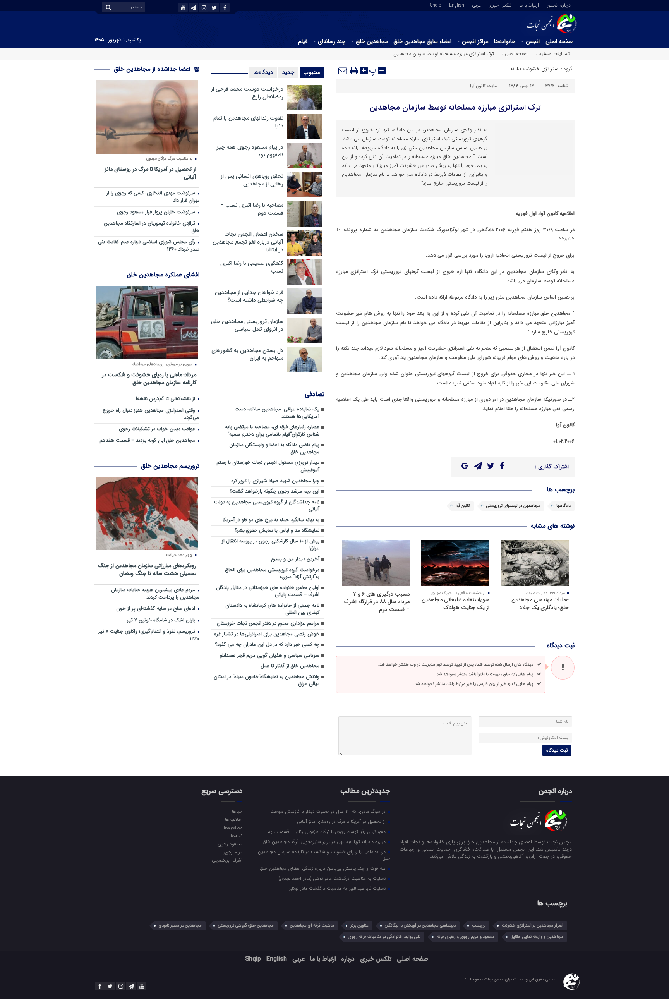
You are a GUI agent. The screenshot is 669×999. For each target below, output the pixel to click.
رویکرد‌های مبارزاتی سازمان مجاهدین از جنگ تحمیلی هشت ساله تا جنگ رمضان (147, 569)
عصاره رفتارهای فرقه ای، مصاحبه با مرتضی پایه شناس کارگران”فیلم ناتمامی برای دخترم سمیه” (272, 431)
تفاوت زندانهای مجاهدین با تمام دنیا (248, 122)
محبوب (312, 72)
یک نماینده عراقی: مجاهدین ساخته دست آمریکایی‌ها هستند (277, 413)
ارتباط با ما (529, 5)
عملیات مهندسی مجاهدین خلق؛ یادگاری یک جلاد (540, 604)
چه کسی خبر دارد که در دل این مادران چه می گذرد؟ (267, 645)
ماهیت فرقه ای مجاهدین (312, 925)
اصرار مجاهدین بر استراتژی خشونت (532, 925)
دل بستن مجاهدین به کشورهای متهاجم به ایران (247, 354)
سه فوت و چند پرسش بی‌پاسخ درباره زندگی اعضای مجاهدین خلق (323, 868)
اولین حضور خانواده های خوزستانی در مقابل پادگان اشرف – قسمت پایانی (267, 591)
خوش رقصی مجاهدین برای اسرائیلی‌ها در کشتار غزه (266, 634)
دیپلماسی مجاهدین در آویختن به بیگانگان (420, 925)
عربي (476, 5)
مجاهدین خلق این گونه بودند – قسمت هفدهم (148, 441)
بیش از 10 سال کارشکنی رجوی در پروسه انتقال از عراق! (270, 545)
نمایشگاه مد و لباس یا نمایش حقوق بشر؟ (277, 530)
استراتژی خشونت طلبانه (534, 69)
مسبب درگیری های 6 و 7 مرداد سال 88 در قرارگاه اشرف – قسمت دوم (377, 602)
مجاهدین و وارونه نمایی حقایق (537, 937)
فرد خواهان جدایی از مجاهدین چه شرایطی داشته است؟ (249, 296)
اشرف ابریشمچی (227, 860)
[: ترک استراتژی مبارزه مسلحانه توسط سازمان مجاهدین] (343, 70)
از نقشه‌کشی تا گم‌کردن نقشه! (166, 399)
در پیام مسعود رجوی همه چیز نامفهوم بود (249, 151)
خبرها (237, 811)
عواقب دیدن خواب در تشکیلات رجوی (158, 429)
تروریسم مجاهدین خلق (170, 466)
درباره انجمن (559, 5)
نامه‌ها (236, 835)
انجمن (533, 41)
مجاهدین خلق (372, 41)
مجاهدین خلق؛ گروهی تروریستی (246, 925)
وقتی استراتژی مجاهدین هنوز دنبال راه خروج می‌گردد (151, 414)
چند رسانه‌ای (331, 41)
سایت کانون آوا (483, 86)
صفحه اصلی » (514, 53)
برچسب (478, 925)
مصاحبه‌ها (233, 827)
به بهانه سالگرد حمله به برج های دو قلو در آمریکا (271, 520)
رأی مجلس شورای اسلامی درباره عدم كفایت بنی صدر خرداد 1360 (148, 246)
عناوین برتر (359, 925)
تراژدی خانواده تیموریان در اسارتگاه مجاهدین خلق (151, 227)
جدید (288, 72)
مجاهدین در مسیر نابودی (180, 925)
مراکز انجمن (475, 41)
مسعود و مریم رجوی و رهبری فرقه (465, 937)
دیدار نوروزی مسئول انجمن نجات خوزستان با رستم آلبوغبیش (267, 466)
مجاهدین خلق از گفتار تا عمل (290, 666)
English (456, 5)
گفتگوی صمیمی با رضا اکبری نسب (251, 267)
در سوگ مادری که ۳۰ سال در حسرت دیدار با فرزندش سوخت (328, 811)
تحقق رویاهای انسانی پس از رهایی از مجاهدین (252, 180)
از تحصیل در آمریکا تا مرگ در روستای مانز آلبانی (150, 173)
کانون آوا (463, 506)
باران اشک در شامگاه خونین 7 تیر (162, 620)
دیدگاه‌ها (263, 72)
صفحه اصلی (559, 41)
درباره (348, 959)
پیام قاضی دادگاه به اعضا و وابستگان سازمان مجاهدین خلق (274, 448)
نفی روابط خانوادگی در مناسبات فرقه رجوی (384, 937)
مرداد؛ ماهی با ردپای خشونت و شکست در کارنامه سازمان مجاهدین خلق (149, 378)
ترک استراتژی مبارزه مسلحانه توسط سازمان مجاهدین (455, 107)
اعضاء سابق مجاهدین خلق (422, 41)
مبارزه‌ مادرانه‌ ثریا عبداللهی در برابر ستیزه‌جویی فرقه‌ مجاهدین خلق (325, 841)
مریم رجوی (232, 851)
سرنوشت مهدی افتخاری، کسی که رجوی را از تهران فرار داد (152, 197)
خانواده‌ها (504, 41)
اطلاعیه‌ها (233, 819)
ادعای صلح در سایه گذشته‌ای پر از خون (156, 609)
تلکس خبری (500, 5)
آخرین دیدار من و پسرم (295, 559)
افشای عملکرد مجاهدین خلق (163, 275)
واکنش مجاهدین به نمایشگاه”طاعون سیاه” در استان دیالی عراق (266, 680)
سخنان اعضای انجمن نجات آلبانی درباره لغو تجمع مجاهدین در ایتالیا (248, 242)
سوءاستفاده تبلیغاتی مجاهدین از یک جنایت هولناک (455, 604)
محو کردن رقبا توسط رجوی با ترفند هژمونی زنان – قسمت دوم (327, 831)
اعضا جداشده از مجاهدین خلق (153, 69)
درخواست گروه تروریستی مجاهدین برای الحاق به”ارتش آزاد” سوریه (272, 573)
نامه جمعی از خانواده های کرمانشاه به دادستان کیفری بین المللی (272, 609)
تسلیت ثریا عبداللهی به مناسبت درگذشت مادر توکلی (337, 888)
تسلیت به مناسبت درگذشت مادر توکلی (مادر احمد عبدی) (333, 878)
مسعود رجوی (230, 843)
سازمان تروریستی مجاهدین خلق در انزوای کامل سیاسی (247, 325)
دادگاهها (563, 506)
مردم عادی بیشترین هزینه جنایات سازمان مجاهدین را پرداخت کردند (155, 594)
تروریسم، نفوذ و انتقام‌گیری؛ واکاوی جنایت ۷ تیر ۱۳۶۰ (148, 635)
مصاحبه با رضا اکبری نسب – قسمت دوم (251, 209)
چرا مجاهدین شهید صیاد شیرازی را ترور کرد (275, 481)
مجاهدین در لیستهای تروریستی (513, 506)
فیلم (302, 41)
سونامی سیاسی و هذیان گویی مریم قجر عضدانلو (269, 655)
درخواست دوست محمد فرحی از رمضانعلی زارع (247, 93)
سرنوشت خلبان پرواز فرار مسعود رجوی (157, 212)
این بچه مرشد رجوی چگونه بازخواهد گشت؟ (274, 491)
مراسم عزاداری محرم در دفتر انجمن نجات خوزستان (268, 623)
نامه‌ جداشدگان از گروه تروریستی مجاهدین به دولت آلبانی (266, 506)
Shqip (435, 5)
